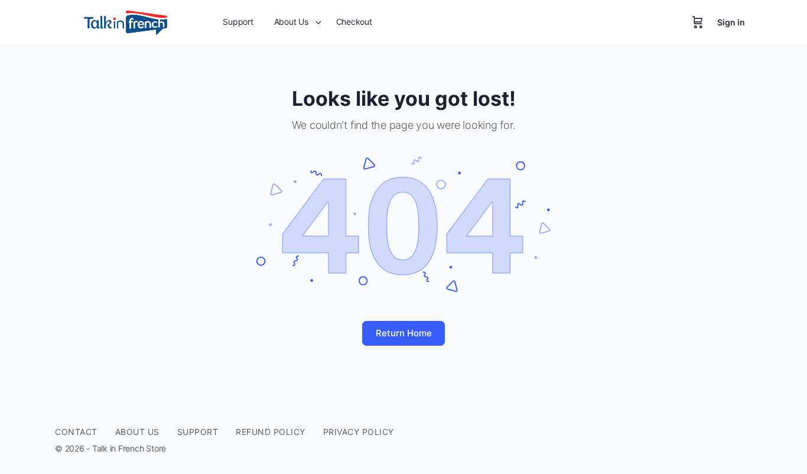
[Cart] (697, 22)
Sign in (731, 22)
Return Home (404, 333)
